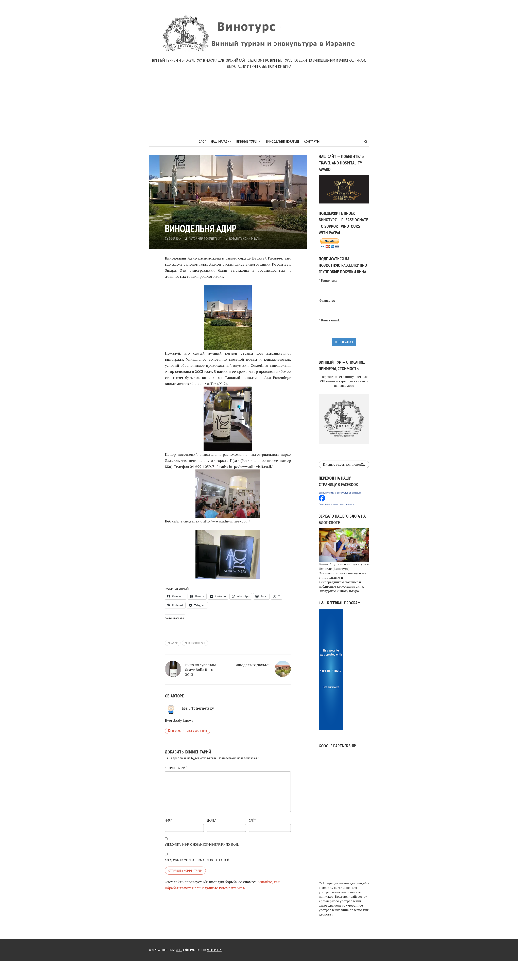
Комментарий (176, 767)
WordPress (214, 950)
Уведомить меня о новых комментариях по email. (202, 844)
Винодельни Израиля (282, 141)
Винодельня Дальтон (253, 664)
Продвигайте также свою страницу (336, 504)
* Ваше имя (328, 280)
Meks (179, 950)
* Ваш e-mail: (329, 320)
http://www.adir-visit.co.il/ (250, 466)
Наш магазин (221, 141)
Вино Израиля (196, 643)
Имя (168, 820)
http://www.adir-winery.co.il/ (226, 521)
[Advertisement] (259, 105)
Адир (174, 643)
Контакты (312, 141)
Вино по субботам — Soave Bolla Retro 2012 (202, 669)
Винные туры (246, 141)
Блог (202, 141)
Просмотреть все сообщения (189, 731)
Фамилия (327, 300)
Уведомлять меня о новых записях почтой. (197, 859)
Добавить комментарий (245, 238)
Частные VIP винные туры (343, 378)
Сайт (252, 820)
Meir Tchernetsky (209, 238)
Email (211, 820)
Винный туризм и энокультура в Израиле (340, 493)
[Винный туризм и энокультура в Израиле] (322, 498)
